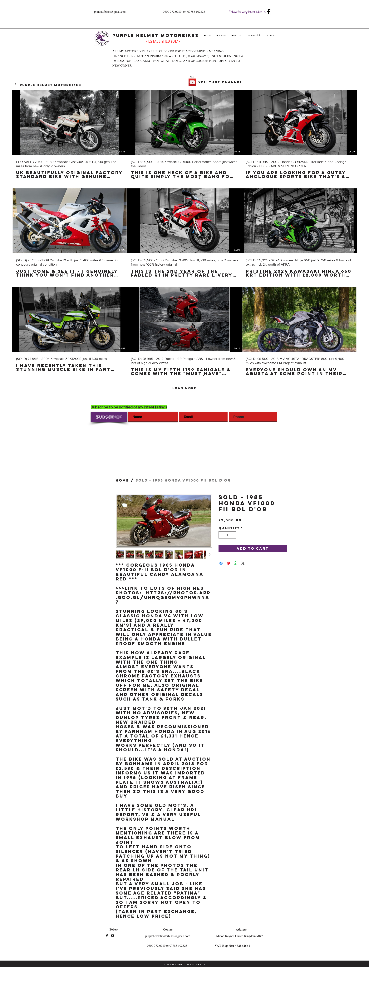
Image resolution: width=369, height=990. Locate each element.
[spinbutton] (227, 535)
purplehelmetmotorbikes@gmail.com (167, 936)
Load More (184, 388)
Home (122, 480)
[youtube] (113, 935)
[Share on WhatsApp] (235, 563)
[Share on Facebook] (221, 563)
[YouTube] (192, 82)
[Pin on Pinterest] (228, 563)
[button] (48, 84)
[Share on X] (243, 563)
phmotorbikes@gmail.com (110, 11)
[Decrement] (221, 535)
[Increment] (233, 535)
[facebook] (268, 11)
